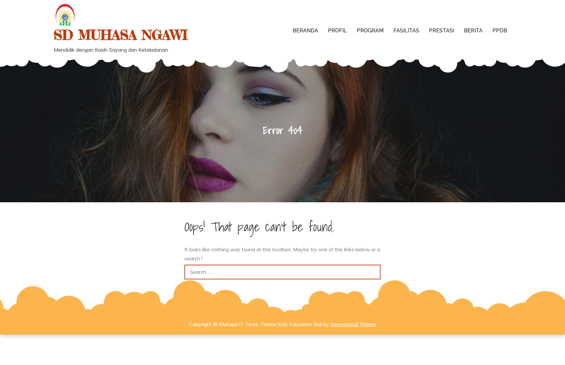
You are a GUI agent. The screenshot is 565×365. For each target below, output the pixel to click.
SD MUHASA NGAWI (120, 34)
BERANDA (305, 30)
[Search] (373, 272)
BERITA (473, 30)
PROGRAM (370, 30)
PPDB (499, 30)
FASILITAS (406, 30)
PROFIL (337, 30)
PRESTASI (441, 30)
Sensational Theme (353, 324)
